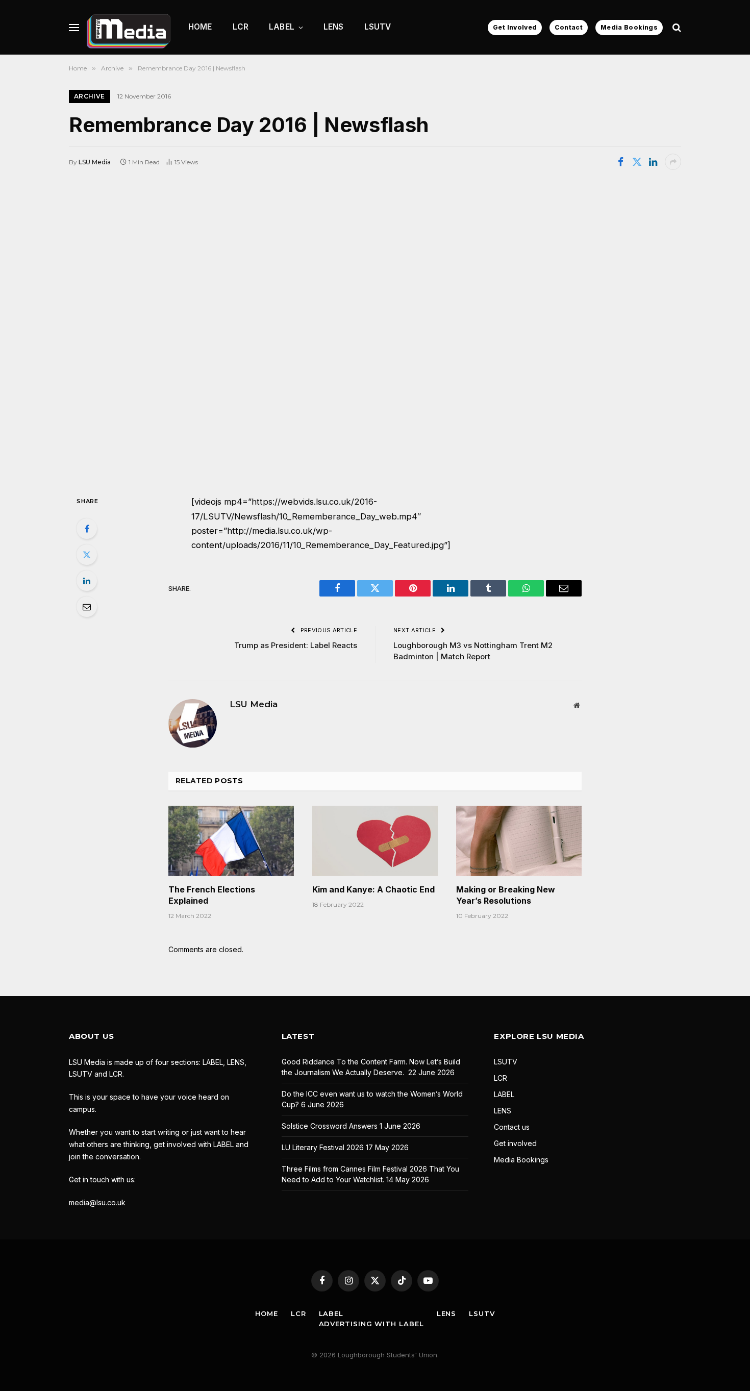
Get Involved (515, 27)
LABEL (281, 27)
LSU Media (95, 162)
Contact (569, 27)
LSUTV (377, 27)
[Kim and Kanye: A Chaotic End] (375, 841)
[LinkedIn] (87, 580)
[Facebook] (87, 528)
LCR (240, 27)
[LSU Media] (128, 27)
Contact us (512, 1127)
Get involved (515, 1143)
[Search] (675, 27)
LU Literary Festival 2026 (323, 1147)
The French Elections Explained (211, 895)
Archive (89, 96)
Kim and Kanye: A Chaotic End (373, 889)
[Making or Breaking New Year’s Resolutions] (519, 841)
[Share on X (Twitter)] (636, 162)
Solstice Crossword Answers (330, 1126)
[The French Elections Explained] (231, 841)
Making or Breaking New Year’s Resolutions (505, 895)
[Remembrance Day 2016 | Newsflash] (375, 331)
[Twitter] (87, 554)
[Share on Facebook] (620, 162)
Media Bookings (629, 27)
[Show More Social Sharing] (673, 162)
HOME (200, 27)
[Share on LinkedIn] (653, 162)
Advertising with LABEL (371, 1324)
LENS (333, 27)
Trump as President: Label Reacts (295, 645)
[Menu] (74, 27)
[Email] (87, 607)
